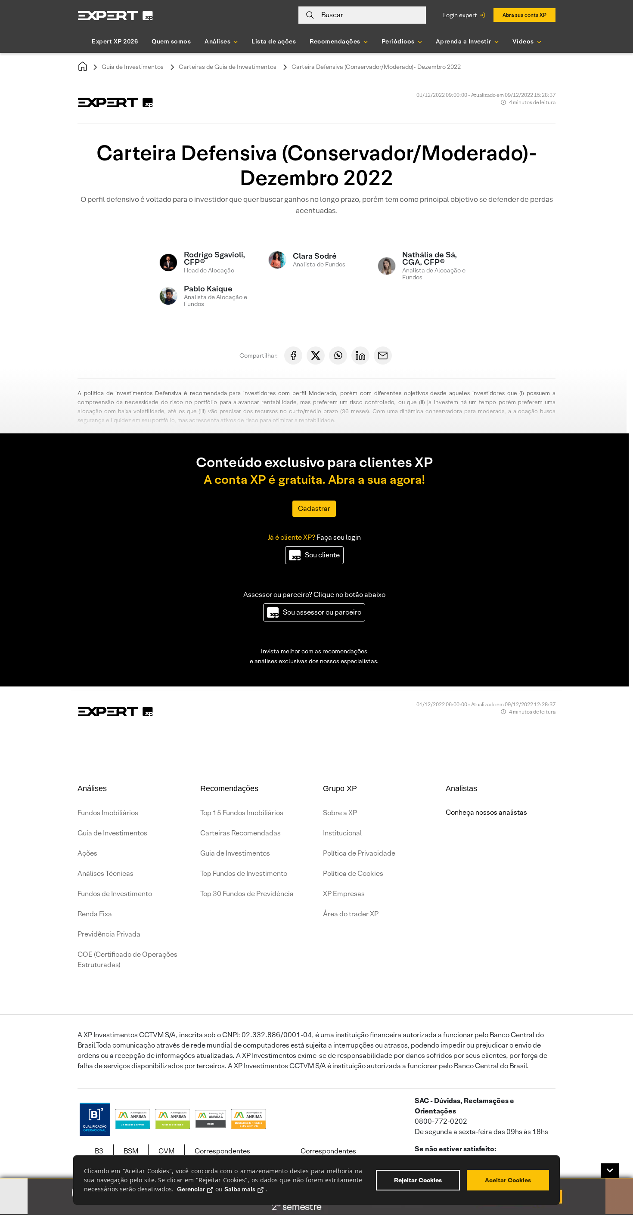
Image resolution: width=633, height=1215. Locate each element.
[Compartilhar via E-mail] (383, 355)
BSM (131, 1151)
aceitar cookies (508, 1180)
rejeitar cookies (418, 1180)
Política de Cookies (353, 873)
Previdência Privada (109, 934)
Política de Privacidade (359, 853)
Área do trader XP (351, 913)
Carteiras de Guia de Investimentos (227, 67)
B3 (99, 1151)
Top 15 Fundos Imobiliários (241, 812)
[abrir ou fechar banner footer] (610, 1170)
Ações (87, 853)
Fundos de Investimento (115, 893)
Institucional (342, 833)
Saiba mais (239, 1189)
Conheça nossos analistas (486, 812)
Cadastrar (314, 508)
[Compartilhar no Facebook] (293, 355)
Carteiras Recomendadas (240, 833)
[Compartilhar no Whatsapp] (338, 355)
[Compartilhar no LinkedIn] (360, 355)
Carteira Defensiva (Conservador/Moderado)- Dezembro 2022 (376, 67)
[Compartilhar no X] (316, 355)
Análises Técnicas (105, 873)
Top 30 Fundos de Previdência (247, 893)
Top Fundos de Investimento (243, 873)
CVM (166, 1151)
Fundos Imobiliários (108, 812)
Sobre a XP (340, 812)
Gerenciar (191, 1189)
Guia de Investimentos (133, 67)
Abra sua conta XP (524, 15)
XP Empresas (344, 893)
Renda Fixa (95, 913)
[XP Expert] (115, 15)
